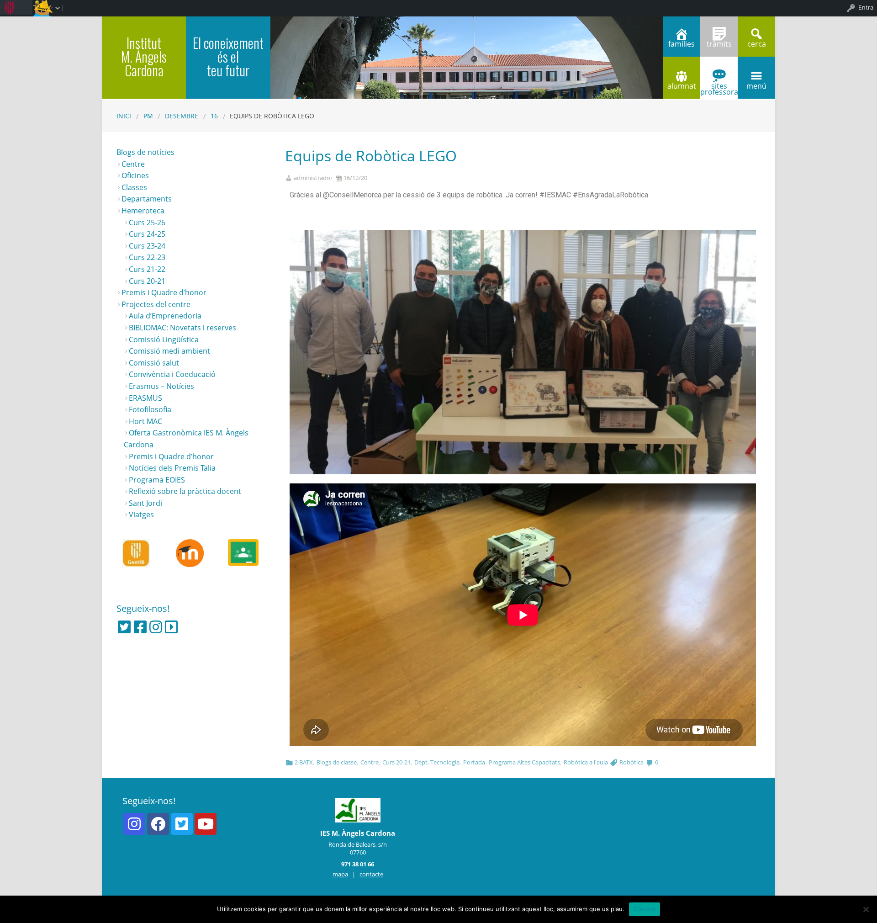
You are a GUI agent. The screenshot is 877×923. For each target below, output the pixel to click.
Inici (123, 115)
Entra (865, 7)
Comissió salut (154, 363)
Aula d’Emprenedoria (165, 316)
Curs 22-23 (147, 257)
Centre (369, 762)
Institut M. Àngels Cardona (144, 56)
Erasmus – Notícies (161, 386)
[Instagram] (155, 627)
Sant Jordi (145, 503)
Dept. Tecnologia (437, 762)
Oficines (135, 175)
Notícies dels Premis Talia (172, 468)
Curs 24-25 (147, 234)
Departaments (147, 199)
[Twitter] (124, 627)
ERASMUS (145, 398)
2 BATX (304, 762)
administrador (313, 178)
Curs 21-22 (147, 269)
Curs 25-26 (147, 222)
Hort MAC (145, 421)
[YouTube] (206, 824)
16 (214, 115)
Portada (474, 762)
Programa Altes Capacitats (524, 762)
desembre (181, 115)
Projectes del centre (156, 304)
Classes (134, 187)
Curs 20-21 (396, 762)
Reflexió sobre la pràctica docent (185, 491)
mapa (340, 874)
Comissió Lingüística (164, 339)
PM (148, 115)
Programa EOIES (157, 480)
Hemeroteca (143, 211)
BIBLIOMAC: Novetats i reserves (182, 328)
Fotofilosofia (150, 409)
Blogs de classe (337, 762)
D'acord (645, 908)
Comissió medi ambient (169, 351)
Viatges (141, 514)
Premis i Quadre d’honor (164, 292)
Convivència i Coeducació (172, 374)
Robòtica (631, 762)
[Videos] (171, 627)
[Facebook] (140, 627)
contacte (371, 874)
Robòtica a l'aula (586, 762)
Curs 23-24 (147, 246)
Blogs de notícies (145, 152)
